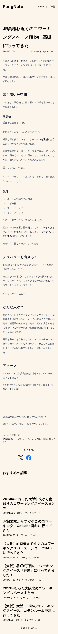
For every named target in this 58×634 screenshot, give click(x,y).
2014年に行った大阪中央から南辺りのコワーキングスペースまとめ (29, 503)
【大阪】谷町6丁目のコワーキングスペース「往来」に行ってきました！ (29, 570)
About (40, 6)
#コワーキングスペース (43, 51)
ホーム (6, 435)
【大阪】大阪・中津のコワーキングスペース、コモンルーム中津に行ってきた (29, 610)
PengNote (13, 6)
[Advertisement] (29, 484)
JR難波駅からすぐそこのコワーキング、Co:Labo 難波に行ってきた (27, 525)
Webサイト (39, 424)
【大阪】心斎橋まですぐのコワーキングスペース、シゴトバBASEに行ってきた (28, 548)
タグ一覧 (50, 6)
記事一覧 (16, 435)
